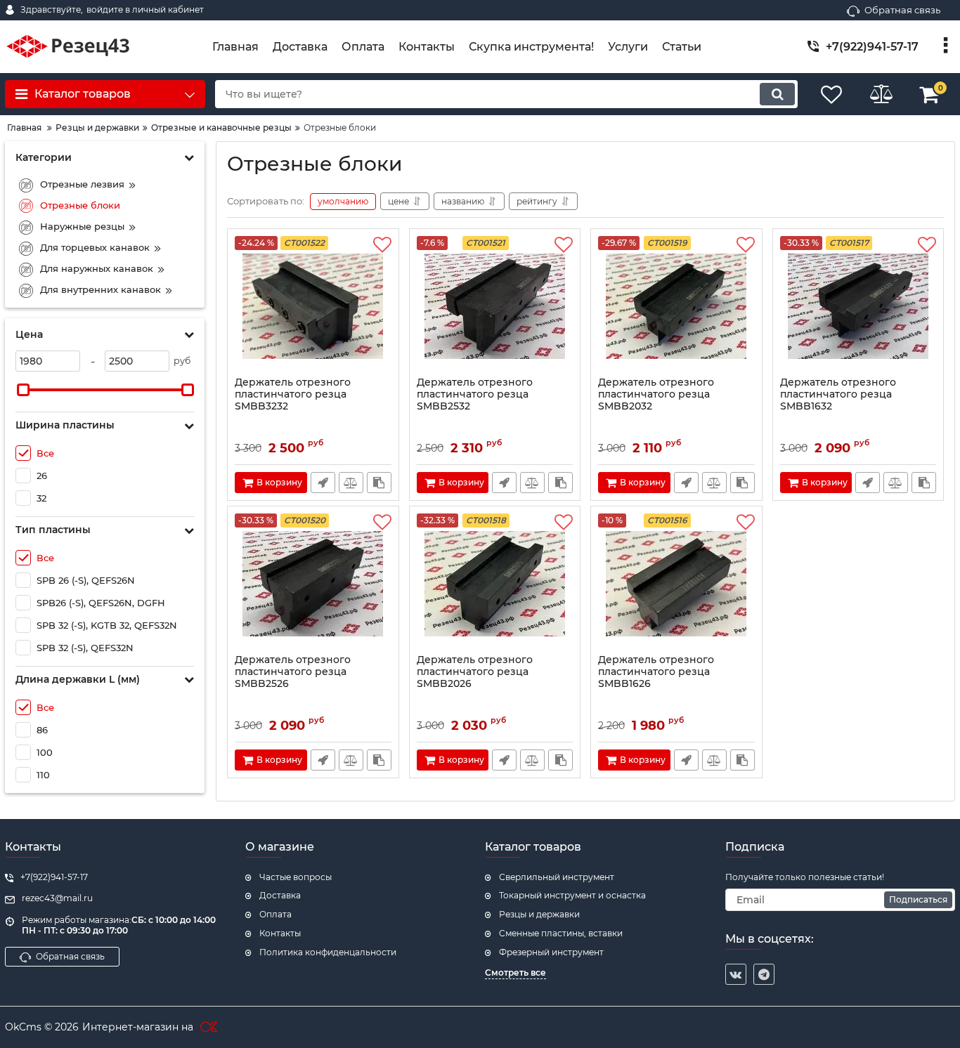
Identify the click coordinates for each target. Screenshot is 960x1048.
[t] (763, 974)
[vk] (735, 974)
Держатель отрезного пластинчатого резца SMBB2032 (656, 394)
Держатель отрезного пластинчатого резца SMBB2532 (475, 394)
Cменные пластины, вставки (561, 933)
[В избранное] (382, 245)
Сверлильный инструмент (556, 877)
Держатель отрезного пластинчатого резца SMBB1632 (838, 394)
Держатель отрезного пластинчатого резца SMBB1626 (656, 672)
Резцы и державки (539, 914)
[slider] (23, 390)
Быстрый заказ (323, 482)
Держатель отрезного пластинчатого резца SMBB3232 (293, 394)
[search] (777, 94)
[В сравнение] (351, 482)
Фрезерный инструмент (551, 952)
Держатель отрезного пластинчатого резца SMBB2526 (293, 672)
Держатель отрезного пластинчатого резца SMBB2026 (475, 672)
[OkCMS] (207, 1027)
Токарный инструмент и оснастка (572, 895)
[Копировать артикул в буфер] (379, 482)
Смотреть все (515, 972)
